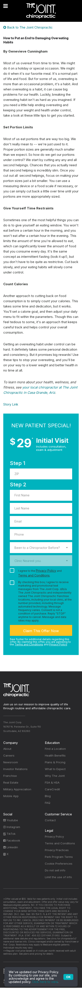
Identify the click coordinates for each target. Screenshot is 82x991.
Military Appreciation (17, 789)
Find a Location (55, 748)
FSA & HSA (52, 782)
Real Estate (10, 782)
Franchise (10, 775)
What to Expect (55, 769)
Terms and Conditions (34, 575)
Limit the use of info (58, 877)
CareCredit (52, 789)
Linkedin (12, 847)
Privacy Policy (46, 570)
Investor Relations (15, 769)
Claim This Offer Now (41, 631)
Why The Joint (55, 775)
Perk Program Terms (59, 857)
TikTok (11, 833)
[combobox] (41, 547)
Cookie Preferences (58, 863)
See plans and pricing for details (35, 953)
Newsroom (10, 762)
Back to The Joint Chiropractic (29, 27)
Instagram (13, 827)
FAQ (47, 802)
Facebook (13, 840)
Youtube (12, 820)
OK (68, 977)
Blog (48, 796)
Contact (50, 820)
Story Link (10, 404)
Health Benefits (55, 755)
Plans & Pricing (55, 762)
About (7, 748)
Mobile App (11, 796)
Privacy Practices (57, 850)
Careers (8, 755)
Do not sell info (55, 870)
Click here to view (45, 982)
